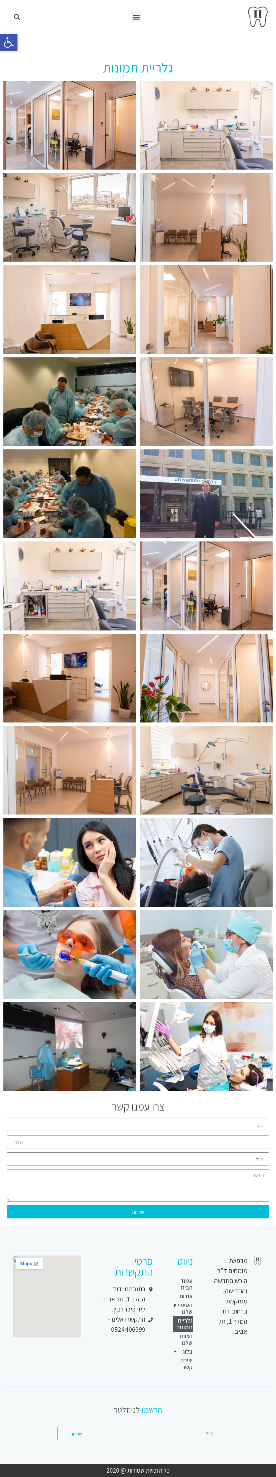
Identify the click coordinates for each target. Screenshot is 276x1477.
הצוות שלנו (186, 1339)
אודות (186, 1296)
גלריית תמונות (184, 1324)
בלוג (187, 1351)
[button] (136, 16)
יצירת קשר (186, 1363)
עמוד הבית (186, 1284)
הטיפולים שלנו (183, 1308)
